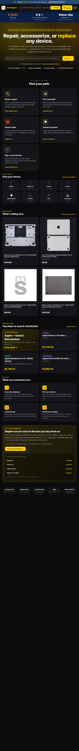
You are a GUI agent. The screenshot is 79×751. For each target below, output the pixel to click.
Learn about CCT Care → (15, 449)
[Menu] (75, 8)
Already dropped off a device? (41, 64)
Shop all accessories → (69, 214)
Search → (68, 58)
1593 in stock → (72, 326)
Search (56, 8)
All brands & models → (69, 177)
